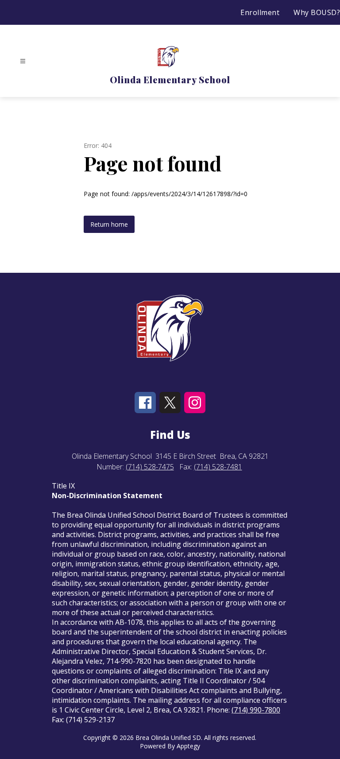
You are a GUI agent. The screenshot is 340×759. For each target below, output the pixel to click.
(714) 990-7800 (256, 710)
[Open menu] (23, 61)
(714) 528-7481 (218, 467)
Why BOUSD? (317, 12)
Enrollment (259, 12)
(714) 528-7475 (150, 467)
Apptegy (188, 746)
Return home (109, 224)
